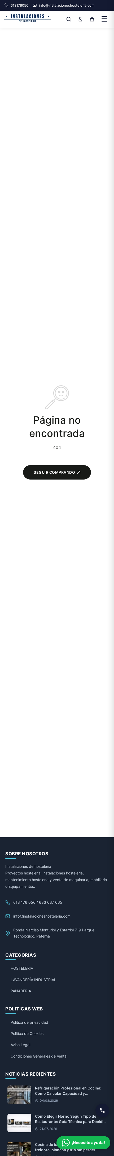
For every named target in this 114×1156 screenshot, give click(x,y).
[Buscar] (68, 19)
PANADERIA (21, 991)
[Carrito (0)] (92, 19)
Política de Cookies (27, 1033)
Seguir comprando (54, 472)
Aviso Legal (20, 1044)
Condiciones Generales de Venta (39, 1056)
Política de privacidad (29, 1022)
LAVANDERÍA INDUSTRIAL (33, 979)
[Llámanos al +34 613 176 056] (102, 1110)
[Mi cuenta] (80, 19)
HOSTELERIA (22, 968)
